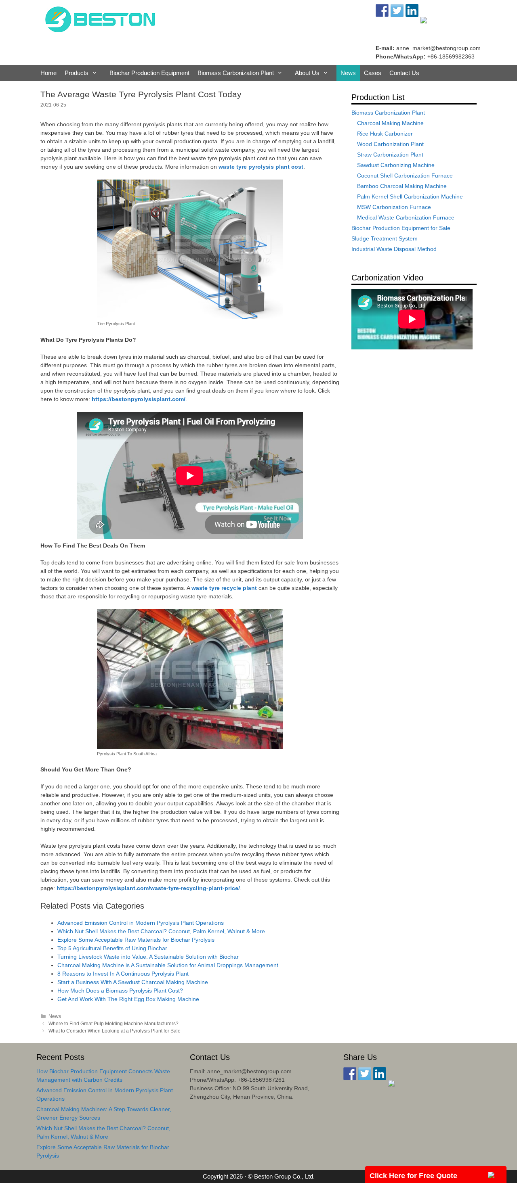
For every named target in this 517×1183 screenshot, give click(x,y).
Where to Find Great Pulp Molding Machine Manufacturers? (113, 1023)
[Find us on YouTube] (426, 23)
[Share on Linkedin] (379, 1073)
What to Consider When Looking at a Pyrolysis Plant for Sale (114, 1031)
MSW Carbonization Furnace (394, 207)
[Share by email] (394, 1086)
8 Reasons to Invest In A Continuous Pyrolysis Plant (123, 973)
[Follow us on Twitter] (397, 10)
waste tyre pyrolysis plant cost (261, 166)
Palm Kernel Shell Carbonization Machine (410, 196)
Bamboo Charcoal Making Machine (402, 186)
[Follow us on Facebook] (382, 10)
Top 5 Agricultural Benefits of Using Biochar (112, 948)
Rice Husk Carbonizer (385, 133)
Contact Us (404, 72)
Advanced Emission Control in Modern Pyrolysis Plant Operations (140, 923)
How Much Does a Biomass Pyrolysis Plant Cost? (120, 990)
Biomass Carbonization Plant (236, 72)
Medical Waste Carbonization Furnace (405, 217)
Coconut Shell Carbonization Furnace (405, 175)
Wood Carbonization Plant (390, 144)
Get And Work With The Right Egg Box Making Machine (128, 999)
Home (48, 72)
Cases (372, 72)
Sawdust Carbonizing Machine (396, 165)
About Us (307, 72)
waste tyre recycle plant (224, 588)
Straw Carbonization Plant (390, 154)
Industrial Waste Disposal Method (394, 249)
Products (76, 72)
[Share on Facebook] (349, 1073)
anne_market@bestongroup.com (438, 48)
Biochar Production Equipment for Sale (400, 228)
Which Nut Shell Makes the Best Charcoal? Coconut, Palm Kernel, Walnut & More (161, 931)
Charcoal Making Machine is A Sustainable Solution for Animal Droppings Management (167, 965)
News (348, 72)
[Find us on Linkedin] (412, 10)
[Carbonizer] (100, 18)
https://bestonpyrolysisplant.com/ (138, 399)
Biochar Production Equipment (149, 72)
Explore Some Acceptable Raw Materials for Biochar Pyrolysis (135, 939)
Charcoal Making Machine (390, 123)
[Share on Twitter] (364, 1073)
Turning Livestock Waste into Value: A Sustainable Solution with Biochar (148, 956)
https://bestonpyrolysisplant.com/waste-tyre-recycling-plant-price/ (148, 888)
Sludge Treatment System (384, 238)
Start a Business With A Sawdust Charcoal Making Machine (132, 982)
